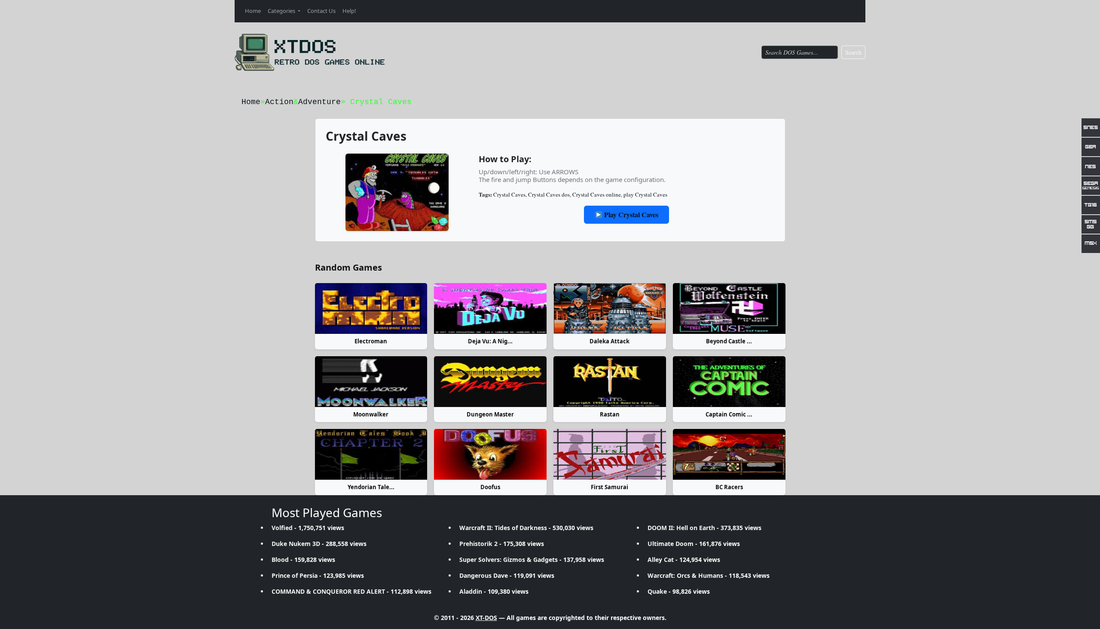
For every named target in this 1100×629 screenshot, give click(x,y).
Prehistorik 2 (478, 544)
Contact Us (321, 11)
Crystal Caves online (596, 194)
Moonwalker (370, 414)
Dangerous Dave (483, 575)
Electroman (370, 341)
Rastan (610, 414)
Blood (280, 559)
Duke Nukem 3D (296, 544)
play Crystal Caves (645, 194)
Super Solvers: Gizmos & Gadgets (508, 559)
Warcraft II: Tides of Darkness (503, 528)
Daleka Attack (609, 341)
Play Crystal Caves (630, 214)
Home (253, 11)
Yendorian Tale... (371, 487)
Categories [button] (282, 11)
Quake (657, 591)
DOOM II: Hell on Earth (681, 528)
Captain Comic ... (729, 414)
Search (853, 52)
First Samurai (609, 487)
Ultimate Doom (671, 544)
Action (279, 102)
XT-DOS (486, 618)
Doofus (490, 487)
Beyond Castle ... (729, 341)
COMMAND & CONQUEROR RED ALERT (328, 591)
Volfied (282, 528)
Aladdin (470, 591)
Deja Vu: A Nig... (490, 341)
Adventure (319, 102)
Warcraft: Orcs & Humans (685, 575)
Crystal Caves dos (549, 194)
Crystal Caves (509, 194)
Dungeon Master (490, 414)
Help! (349, 11)
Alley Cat (661, 559)
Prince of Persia (295, 575)
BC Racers (729, 487)
